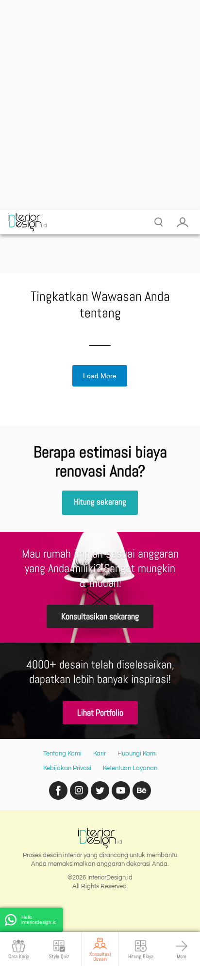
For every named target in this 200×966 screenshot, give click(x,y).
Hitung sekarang (100, 502)
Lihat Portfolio (100, 712)
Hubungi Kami (137, 753)
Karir (99, 753)
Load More (100, 376)
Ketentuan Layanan (130, 768)
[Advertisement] (100, 105)
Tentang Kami (62, 753)
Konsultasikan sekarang (100, 616)
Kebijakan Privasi (67, 768)
